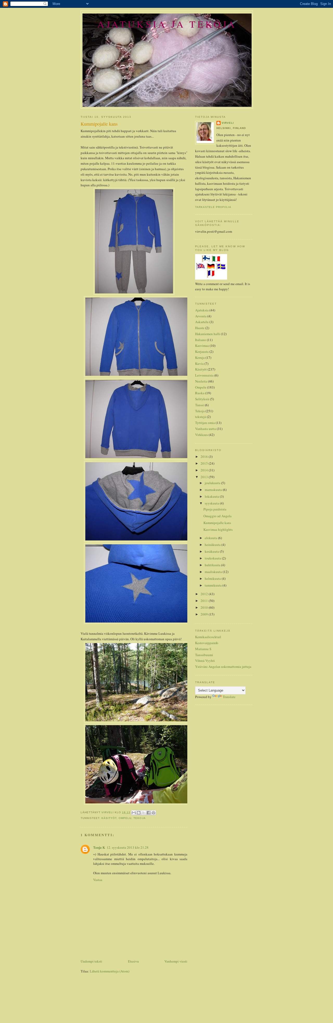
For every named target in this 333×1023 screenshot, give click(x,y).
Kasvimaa (202, 345)
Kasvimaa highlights (218, 529)
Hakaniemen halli (207, 333)
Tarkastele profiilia (213, 207)
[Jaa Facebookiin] (148, 812)
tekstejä (200, 416)
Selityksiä (202, 399)
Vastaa (97, 879)
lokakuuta (212, 496)
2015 (205, 463)
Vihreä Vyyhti (205, 660)
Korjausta (202, 351)
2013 (205, 476)
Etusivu (133, 961)
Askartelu (202, 321)
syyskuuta (212, 503)
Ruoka (199, 393)
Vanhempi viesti (175, 961)
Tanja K (99, 847)
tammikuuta (213, 585)
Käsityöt (109, 818)
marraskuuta (214, 489)
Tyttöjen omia (205, 422)
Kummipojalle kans (217, 522)
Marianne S (203, 648)
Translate (229, 696)
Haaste (199, 327)
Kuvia (199, 363)
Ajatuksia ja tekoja (166, 23)
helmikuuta (213, 578)
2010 (205, 607)
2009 (205, 614)
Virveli (228, 122)
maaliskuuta (214, 571)
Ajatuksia (202, 310)
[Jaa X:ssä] (143, 812)
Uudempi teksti (91, 961)
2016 (205, 456)
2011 (205, 600)
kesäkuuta (212, 551)
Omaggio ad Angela (217, 516)
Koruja (200, 357)
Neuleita (201, 381)
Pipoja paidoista (214, 509)
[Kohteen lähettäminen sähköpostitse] (133, 812)
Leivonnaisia (204, 375)
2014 (205, 470)
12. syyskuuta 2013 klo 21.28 (128, 847)
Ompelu (125, 818)
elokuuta (211, 537)
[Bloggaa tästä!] (138, 812)
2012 (205, 593)
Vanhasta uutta (205, 428)
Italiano (200, 339)
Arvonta (201, 316)
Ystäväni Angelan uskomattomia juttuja (223, 666)
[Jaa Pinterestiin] (153, 812)
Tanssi (199, 405)
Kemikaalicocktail (208, 636)
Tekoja (139, 818)
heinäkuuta (213, 544)
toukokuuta (213, 558)
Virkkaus (201, 434)
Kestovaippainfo (206, 642)
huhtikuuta (213, 565)
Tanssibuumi (204, 654)
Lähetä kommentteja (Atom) (109, 971)
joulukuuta (213, 482)
